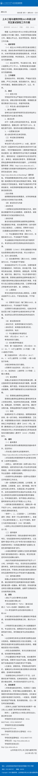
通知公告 (30, 12)
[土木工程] (11, 4)
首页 (24, 12)
